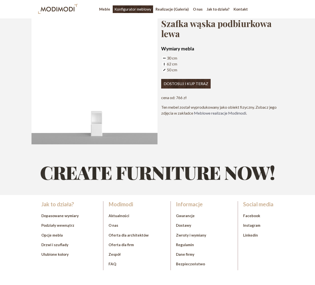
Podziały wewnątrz (57, 225)
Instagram (251, 225)
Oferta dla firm (121, 244)
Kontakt (241, 9)
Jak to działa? (218, 9)
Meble (104, 9)
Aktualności (119, 215)
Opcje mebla (52, 235)
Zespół (115, 254)
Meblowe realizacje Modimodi (220, 113)
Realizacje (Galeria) (172, 9)
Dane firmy (185, 254)
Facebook (251, 215)
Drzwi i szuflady (54, 244)
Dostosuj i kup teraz (186, 83)
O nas (198, 9)
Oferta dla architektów (129, 235)
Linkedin (250, 235)
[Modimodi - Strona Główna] (58, 12)
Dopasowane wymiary (60, 215)
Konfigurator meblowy (132, 9)
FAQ (112, 264)
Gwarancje (185, 215)
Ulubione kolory (55, 254)
